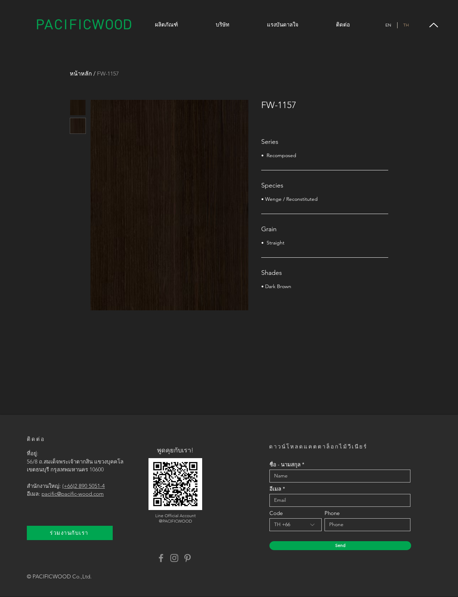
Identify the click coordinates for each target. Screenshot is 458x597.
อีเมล (275, 488)
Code (276, 513)
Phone (332, 513)
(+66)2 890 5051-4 (83, 485)
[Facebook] (161, 558)
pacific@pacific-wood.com (73, 493)
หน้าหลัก (81, 73)
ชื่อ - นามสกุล (285, 464)
